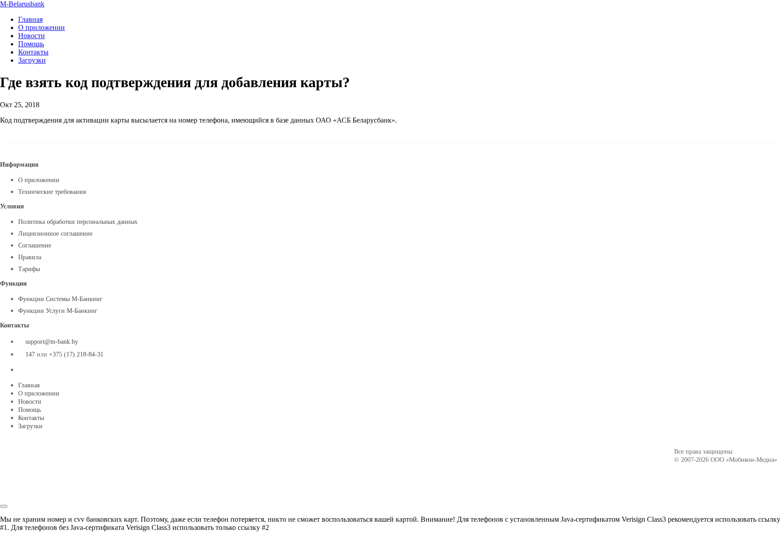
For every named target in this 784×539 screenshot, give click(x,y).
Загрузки (32, 60)
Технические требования (52, 191)
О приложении (41, 27)
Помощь (31, 44)
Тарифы (29, 269)
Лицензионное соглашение (55, 233)
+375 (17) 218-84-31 (76, 354)
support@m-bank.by (51, 341)
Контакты (33, 52)
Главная (30, 19)
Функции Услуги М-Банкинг (58, 310)
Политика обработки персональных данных (77, 221)
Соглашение (34, 245)
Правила (29, 257)
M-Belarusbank (22, 4)
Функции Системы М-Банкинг (60, 299)
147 (30, 354)
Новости (31, 36)
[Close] (3, 506)
